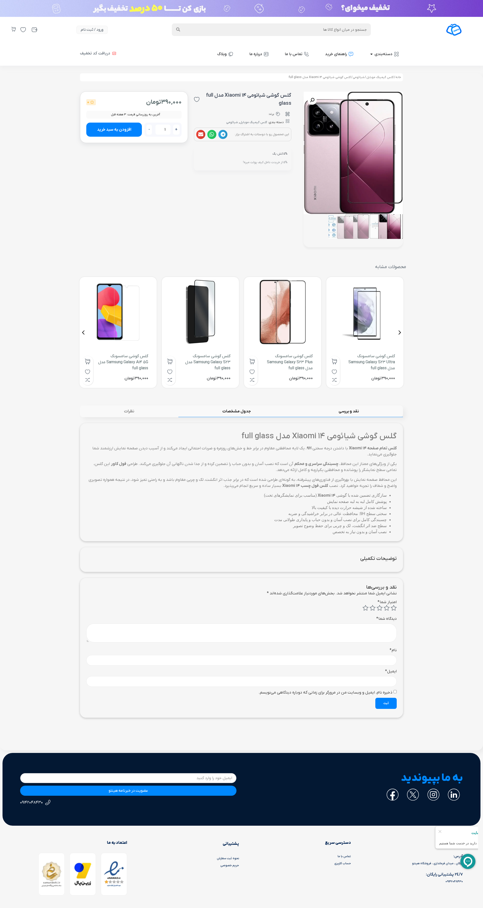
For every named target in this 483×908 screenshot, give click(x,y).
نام (393, 650)
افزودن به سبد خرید (114, 129)
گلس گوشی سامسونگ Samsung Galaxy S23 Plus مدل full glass (290, 362)
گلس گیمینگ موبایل (380, 77)
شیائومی (359, 77)
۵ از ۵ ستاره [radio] (366, 608)
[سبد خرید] (13, 29)
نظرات (129, 411)
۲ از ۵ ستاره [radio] (387, 608)
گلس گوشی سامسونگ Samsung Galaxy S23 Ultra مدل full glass (371, 362)
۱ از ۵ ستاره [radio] (394, 608)
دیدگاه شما (386, 619)
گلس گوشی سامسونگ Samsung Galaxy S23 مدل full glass (207, 362)
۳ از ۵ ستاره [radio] (380, 608)
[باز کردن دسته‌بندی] (371, 54)
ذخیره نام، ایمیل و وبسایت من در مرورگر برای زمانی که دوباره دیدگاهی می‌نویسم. (325, 693)
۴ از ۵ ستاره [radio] (373, 608)
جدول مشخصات (236, 411)
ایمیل (391, 671)
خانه (398, 77)
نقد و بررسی (349, 411)
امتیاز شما (387, 602)
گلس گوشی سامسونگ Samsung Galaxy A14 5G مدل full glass (123, 362)
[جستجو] (178, 29)
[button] (222, 134)
